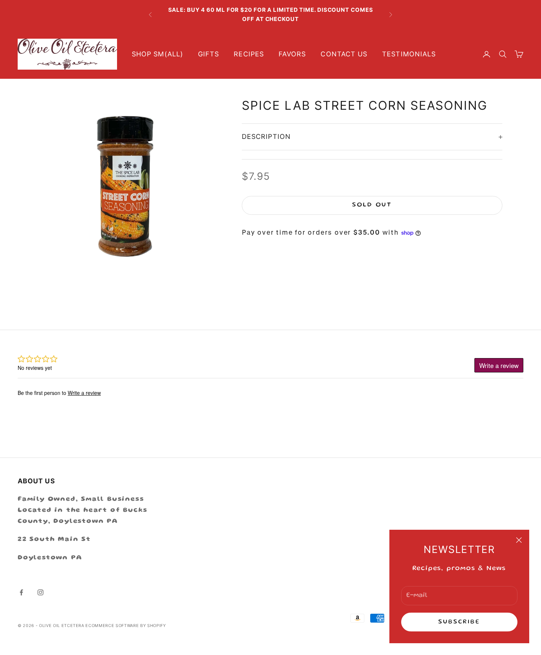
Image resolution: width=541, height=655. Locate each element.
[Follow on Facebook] (21, 592)
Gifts (208, 54)
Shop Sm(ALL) (157, 54)
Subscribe (459, 622)
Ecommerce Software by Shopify (125, 625)
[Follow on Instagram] (40, 592)
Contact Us (344, 54)
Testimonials (409, 54)
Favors (292, 54)
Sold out (372, 205)
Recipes (249, 54)
